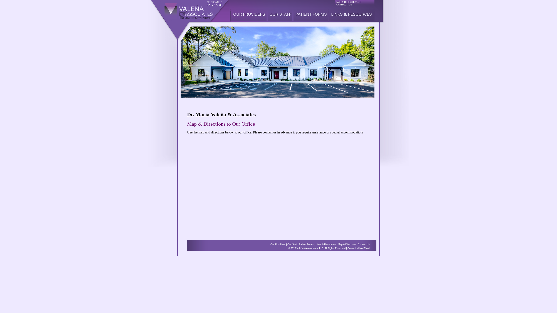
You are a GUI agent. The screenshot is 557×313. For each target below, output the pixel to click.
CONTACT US (344, 4)
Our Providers (277, 244)
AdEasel (365, 248)
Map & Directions (347, 244)
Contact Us (364, 244)
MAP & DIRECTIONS (347, 2)
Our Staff (292, 244)
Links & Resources (326, 244)
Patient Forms (306, 244)
